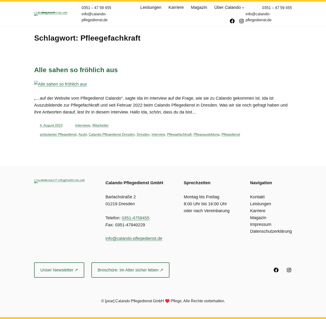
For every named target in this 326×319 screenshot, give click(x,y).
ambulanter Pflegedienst (58, 134)
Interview (158, 134)
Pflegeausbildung (207, 134)
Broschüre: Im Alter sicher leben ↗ (130, 270)
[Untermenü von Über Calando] (243, 7)
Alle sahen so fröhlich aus (76, 70)
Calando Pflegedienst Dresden (112, 134)
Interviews (82, 125)
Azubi (83, 134)
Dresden (143, 134)
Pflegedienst (230, 134)
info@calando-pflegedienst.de (133, 238)
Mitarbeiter (100, 125)
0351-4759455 (135, 218)
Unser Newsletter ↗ (59, 270)
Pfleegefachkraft (179, 134)
